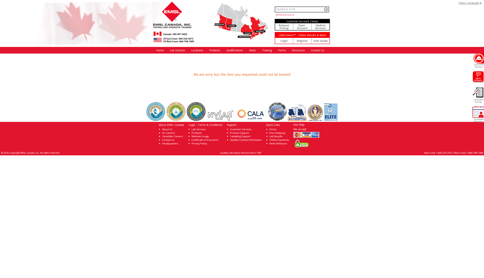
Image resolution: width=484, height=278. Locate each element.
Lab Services (199, 129)
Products (214, 50)
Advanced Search (285, 14)
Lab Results (276, 136)
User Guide (320, 41)
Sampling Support (240, 136)
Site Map (299, 124)
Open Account (302, 27)
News (252, 50)
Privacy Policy (199, 143)
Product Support (239, 133)
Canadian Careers (172, 136)
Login (284, 41)
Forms (282, 50)
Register (302, 41)
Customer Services (241, 129)
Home (160, 50)
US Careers (168, 133)
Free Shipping (277, 133)
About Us (167, 129)
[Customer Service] (479, 58)
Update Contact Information (246, 140)
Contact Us (317, 50)
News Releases (278, 143)
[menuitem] (160, 50)
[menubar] (240, 50)
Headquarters (170, 143)
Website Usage (200, 136)
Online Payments (279, 140)
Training (267, 50)
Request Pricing (284, 27)
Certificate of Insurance (205, 140)
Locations (197, 50)
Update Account (320, 27)
